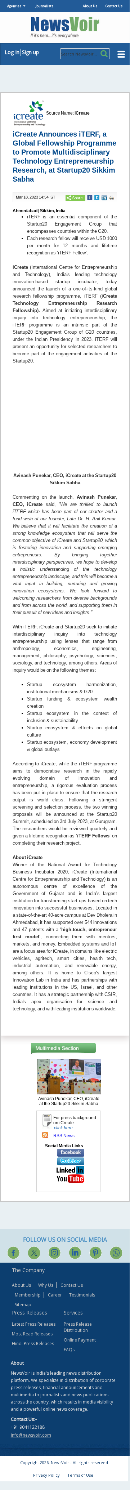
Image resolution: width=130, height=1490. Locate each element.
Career (55, 1295)
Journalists (44, 6)
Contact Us (114, 6)
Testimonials (82, 1295)
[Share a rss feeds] (45, 1134)
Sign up (30, 52)
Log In (12, 52)
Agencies (14, 6)
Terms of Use (80, 1475)
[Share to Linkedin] (104, 197)
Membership (28, 1295)
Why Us (45, 1285)
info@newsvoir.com (31, 1435)
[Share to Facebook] (90, 197)
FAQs (69, 1350)
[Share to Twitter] (96, 197)
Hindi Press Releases (33, 1343)
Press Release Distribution (78, 1327)
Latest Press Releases (33, 1324)
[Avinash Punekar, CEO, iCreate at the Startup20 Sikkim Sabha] (69, 1076)
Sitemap (23, 1305)
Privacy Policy (46, 1475)
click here (63, 1127)
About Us (90, 6)
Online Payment (80, 1340)
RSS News (64, 1135)
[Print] (112, 197)
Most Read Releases (32, 1334)
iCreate (82, 113)
